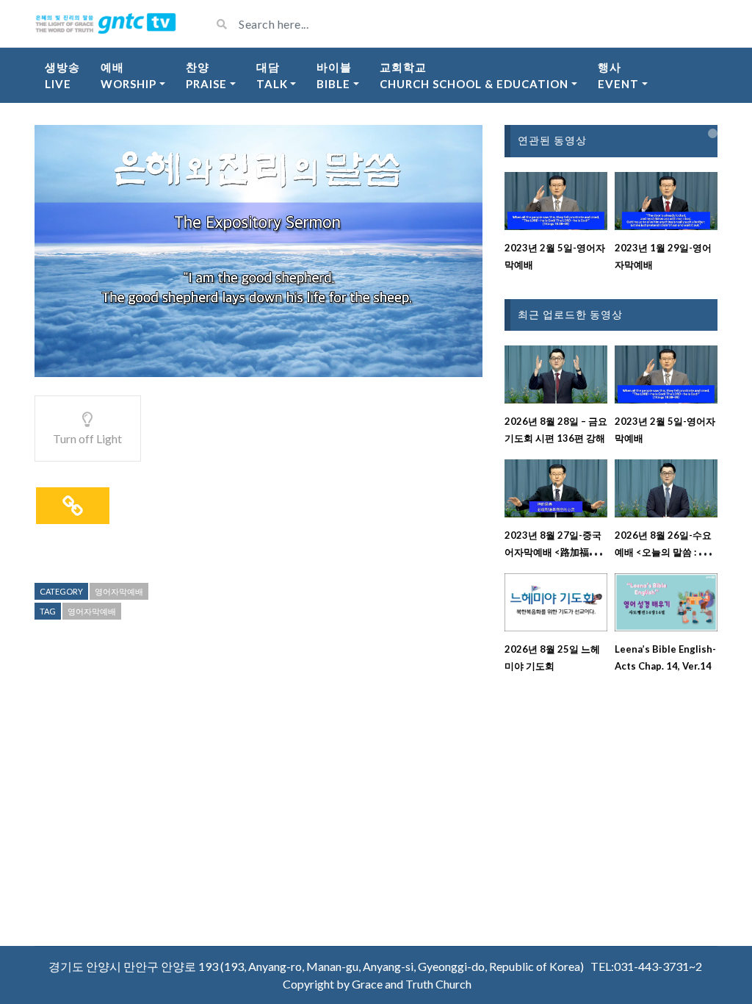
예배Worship (128, 75)
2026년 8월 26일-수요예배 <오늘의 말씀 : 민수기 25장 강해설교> (666, 552)
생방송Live (62, 75)
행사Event (618, 75)
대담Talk (272, 75)
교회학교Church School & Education (474, 75)
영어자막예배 (119, 591)
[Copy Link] (72, 505)
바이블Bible (334, 75)
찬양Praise (206, 75)
